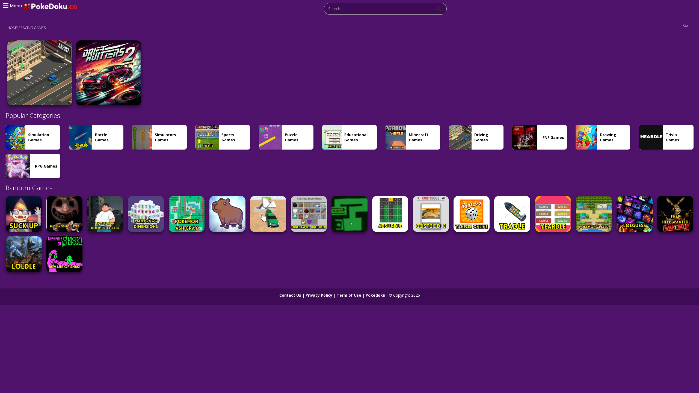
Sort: (687, 25)
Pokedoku (375, 295)
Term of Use (349, 295)
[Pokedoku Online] (50, 5)
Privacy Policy (319, 295)
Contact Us (290, 295)
